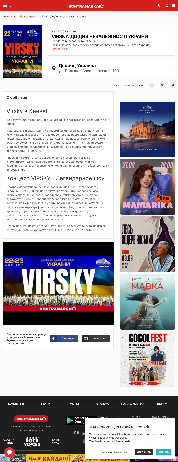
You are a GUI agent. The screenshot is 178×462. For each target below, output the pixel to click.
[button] (110, 245)
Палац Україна (28, 16)
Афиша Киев (10, 16)
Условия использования (31, 430)
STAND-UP (103, 403)
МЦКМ (74, 403)
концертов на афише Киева (52, 230)
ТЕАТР (45, 403)
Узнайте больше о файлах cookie (109, 441)
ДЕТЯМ (162, 403)
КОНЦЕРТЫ (16, 403)
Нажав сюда (60, 49)
